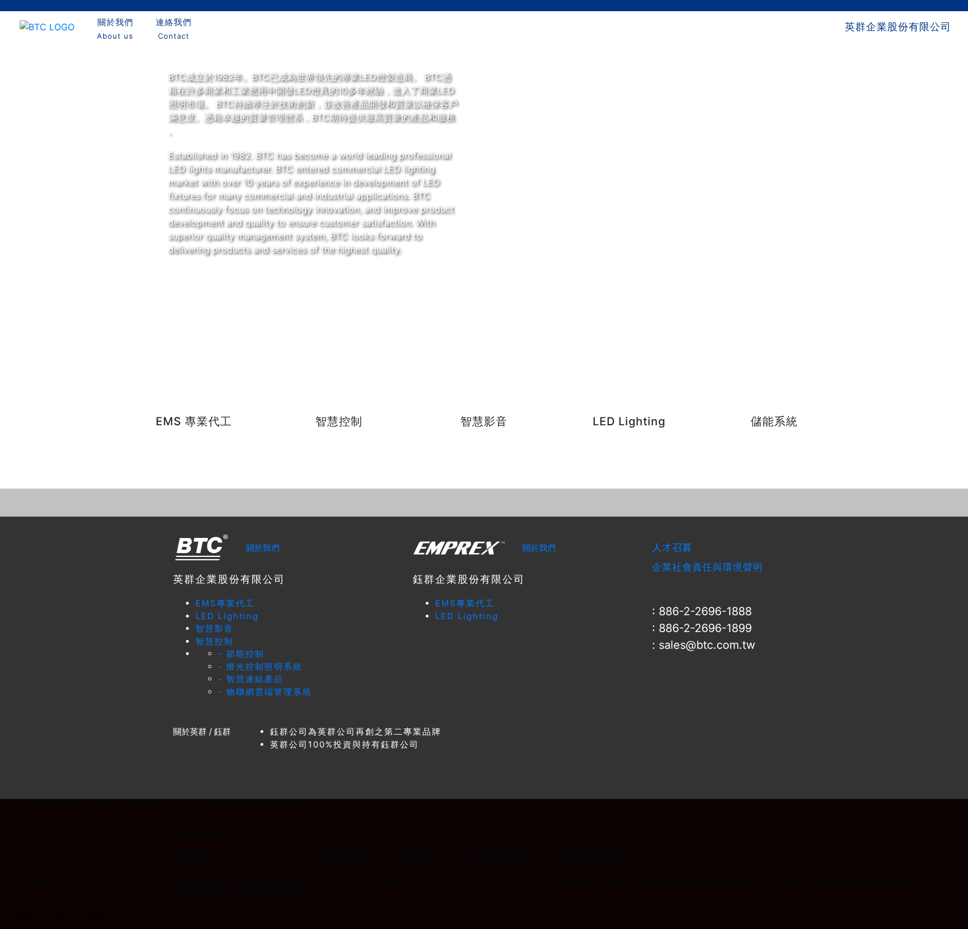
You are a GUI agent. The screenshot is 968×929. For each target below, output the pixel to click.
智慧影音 (215, 628)
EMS (93, 913)
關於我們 (263, 547)
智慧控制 (215, 641)
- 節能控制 (241, 653)
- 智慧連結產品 (250, 678)
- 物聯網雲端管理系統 (265, 691)
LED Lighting (227, 616)
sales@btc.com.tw (707, 645)
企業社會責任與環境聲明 (707, 567)
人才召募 (672, 547)
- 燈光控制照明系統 (260, 666)
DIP (60, 913)
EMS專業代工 (225, 603)
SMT (26, 913)
